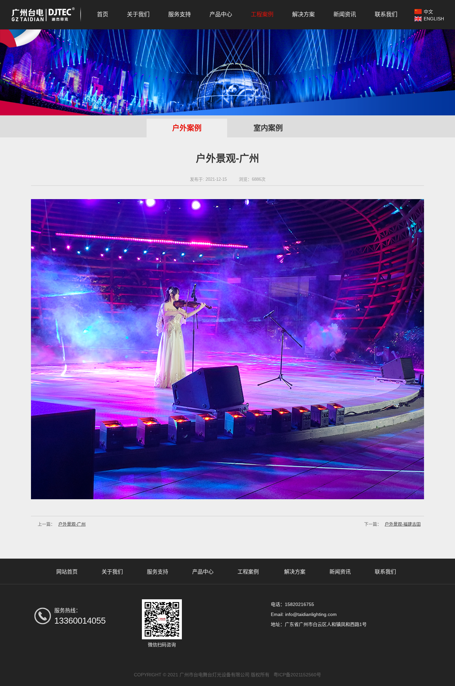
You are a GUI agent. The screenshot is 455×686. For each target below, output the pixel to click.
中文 (428, 11)
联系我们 (386, 14)
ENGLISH (434, 18)
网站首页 (67, 572)
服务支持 (179, 14)
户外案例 (187, 128)
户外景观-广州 (62, 524)
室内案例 (268, 128)
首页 (102, 14)
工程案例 (262, 14)
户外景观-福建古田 (392, 524)
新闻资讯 (344, 14)
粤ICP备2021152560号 (297, 674)
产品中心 (221, 14)
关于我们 (138, 14)
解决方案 (303, 14)
